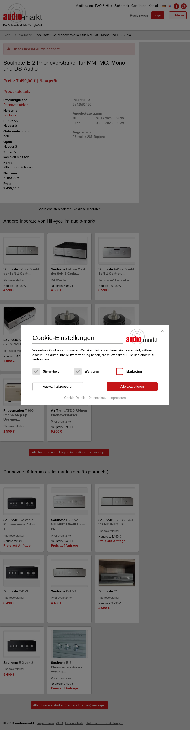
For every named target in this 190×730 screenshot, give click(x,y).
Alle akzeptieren (132, 386)
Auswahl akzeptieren (58, 386)
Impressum (117, 398)
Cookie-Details (75, 398)
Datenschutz (97, 398)
